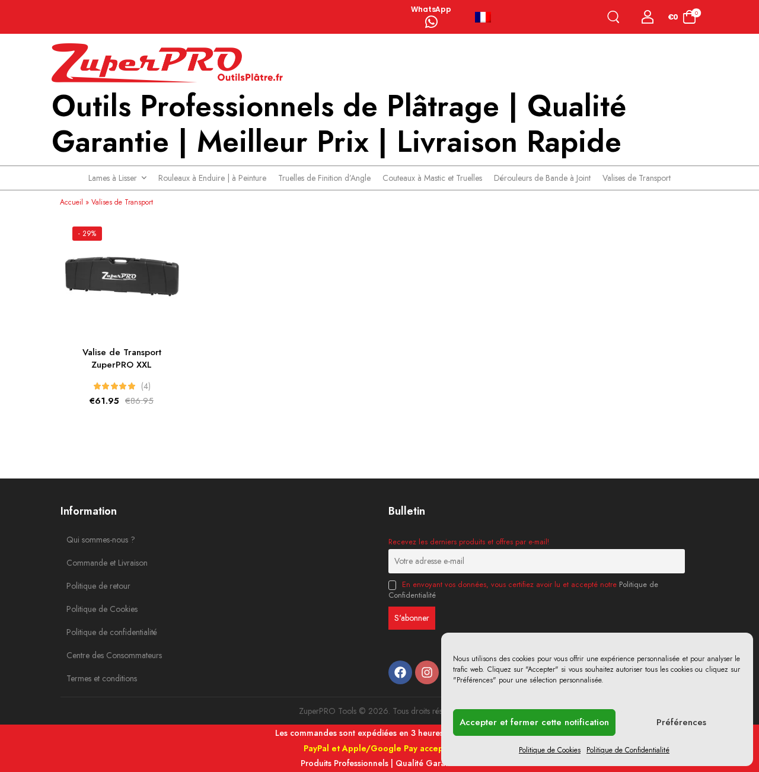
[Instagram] (427, 672)
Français (488, 17)
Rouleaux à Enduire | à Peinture (212, 178)
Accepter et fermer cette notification (534, 722)
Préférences (681, 722)
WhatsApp (431, 9)
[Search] (615, 16)
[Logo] (170, 63)
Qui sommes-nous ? (93, 539)
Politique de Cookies (550, 750)
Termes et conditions (93, 678)
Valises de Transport (636, 178)
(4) (146, 386)
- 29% (87, 233)
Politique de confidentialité (93, 632)
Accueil (71, 202)
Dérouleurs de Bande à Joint (542, 178)
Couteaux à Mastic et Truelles (432, 178)
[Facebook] (400, 672)
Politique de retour (93, 586)
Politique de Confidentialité (627, 750)
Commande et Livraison (93, 563)
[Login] (648, 17)
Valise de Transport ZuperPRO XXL (121, 358)
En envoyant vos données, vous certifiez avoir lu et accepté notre (523, 590)
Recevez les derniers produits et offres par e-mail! (468, 542)
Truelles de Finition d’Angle (324, 178)
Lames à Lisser (112, 178)
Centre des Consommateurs (93, 655)
